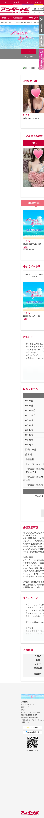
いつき (26, 115)
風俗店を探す (18, 18)
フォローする (33, 727)
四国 (34, 9)
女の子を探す (33, 18)
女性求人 (17, 2)
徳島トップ (6, 18)
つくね (26, 241)
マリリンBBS (28, 57)
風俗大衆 (38, 2)
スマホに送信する (33, 732)
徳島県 (40, 9)
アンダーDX (27, 2)
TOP (28, 52)
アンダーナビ (6, 2)
